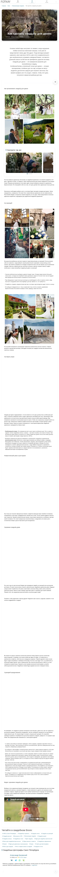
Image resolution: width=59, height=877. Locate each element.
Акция (24, 857)
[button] (5, 163)
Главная (4, 5)
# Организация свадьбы (18, 5)
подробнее (34, 865)
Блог (9, 5)
